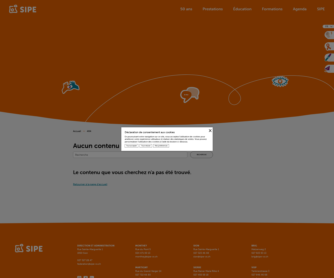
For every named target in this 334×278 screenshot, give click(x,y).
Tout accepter (131, 146)
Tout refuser (146, 146)
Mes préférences (161, 146)
